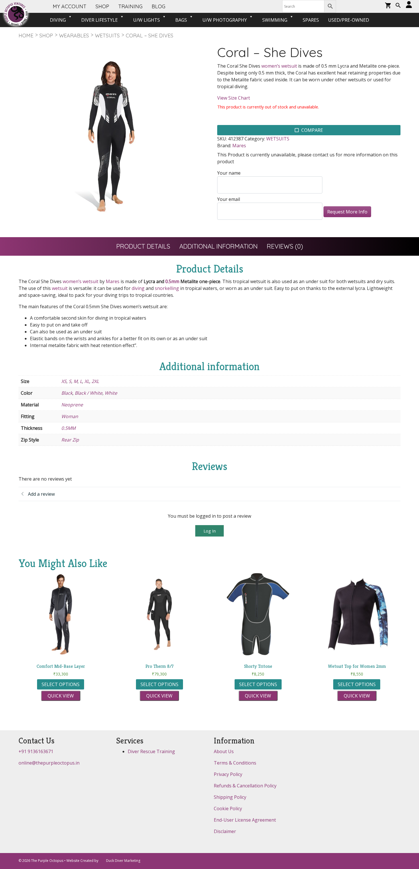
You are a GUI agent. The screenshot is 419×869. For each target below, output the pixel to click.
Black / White (88, 393)
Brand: (224, 145)
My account (69, 6)
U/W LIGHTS (146, 20)
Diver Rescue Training (151, 751)
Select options (61, 684)
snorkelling (167, 288)
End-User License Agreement (245, 820)
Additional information (218, 246)
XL (86, 381)
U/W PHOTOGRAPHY (224, 20)
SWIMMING (274, 20)
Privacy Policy (228, 774)
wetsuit (60, 288)
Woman (69, 416)
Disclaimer (225, 831)
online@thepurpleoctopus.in (49, 763)
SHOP (102, 6)
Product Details (143, 246)
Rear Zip (70, 440)
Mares (239, 145)
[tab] (143, 246)
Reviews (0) (285, 246)
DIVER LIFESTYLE (99, 20)
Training (130, 6)
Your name (229, 173)
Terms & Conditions (235, 763)
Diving (58, 20)
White (111, 393)
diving (138, 288)
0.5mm (172, 281)
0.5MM (68, 428)
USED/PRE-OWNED (348, 20)
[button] (398, 6)
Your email (228, 199)
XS (63, 381)
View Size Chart (233, 98)
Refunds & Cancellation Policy (245, 786)
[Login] (409, 5)
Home (26, 35)
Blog (158, 6)
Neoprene (72, 405)
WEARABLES (74, 35)
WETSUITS (107, 35)
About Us (224, 751)
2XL (95, 381)
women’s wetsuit (279, 66)
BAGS (181, 20)
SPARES (311, 20)
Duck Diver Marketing (123, 860)
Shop (46, 35)
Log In (210, 531)
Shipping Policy (230, 797)
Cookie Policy (228, 808)
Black (66, 393)
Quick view (61, 696)
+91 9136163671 (36, 751)
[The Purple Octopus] (16, 14)
